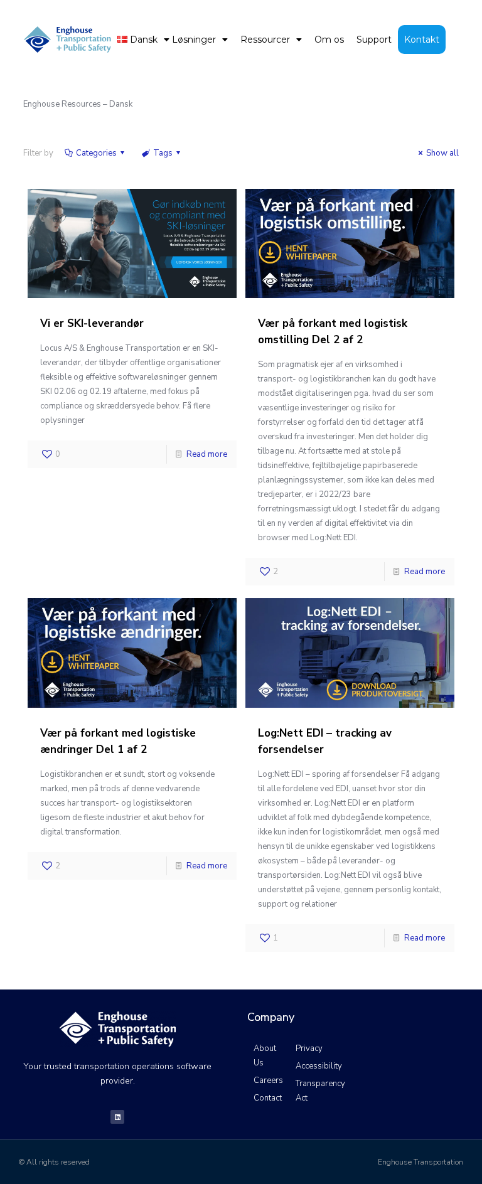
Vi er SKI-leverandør (92, 323)
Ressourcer (265, 39)
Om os (329, 39)
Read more (206, 454)
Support (374, 39)
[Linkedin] (117, 1117)
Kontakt (421, 39)
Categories (96, 153)
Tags (163, 153)
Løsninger (194, 39)
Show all (442, 153)
